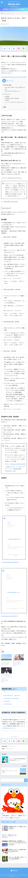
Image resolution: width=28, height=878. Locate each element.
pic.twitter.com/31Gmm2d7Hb (18, 464)
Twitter (13, 643)
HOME (14, 870)
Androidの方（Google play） (12, 698)
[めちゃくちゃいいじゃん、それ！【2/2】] (6, 657)
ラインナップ (7, 94)
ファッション (11, 746)
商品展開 (7, 96)
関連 (5, 107)
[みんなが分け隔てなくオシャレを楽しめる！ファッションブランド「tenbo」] (6, 670)
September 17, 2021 (10, 471)
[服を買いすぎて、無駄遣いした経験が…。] (18, 657)
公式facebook (7, 704)
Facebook (7, 643)
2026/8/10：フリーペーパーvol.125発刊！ (14, 9)
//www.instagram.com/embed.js (10, 562)
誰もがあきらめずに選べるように (13, 91)
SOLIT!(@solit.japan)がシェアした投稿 (15, 555)
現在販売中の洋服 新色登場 (12, 98)
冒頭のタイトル (5, 71)
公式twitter (7, 701)
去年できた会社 (7, 85)
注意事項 (7, 100)
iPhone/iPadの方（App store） (12, 695)
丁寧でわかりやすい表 (7, 637)
